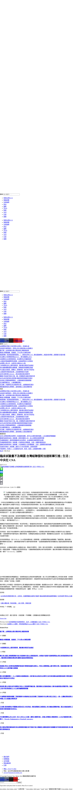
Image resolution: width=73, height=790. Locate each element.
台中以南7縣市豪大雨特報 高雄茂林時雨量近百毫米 (16, 378)
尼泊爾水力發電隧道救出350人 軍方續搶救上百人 (16, 357)
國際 (5, 206)
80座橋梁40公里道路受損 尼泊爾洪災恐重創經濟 (15, 359)
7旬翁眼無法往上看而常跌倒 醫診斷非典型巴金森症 (16, 365)
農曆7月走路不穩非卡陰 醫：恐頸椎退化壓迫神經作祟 (17, 376)
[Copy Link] (36, 477)
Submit (19, 782)
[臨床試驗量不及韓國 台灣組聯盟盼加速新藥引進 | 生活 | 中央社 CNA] (22, 466)
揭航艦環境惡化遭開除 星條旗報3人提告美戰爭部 (16, 387)
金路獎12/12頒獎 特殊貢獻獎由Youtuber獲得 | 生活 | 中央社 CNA (27, 624)
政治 (5, 204)
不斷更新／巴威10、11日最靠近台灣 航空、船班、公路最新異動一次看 (23, 449)
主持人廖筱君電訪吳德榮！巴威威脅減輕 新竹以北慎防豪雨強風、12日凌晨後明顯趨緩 (28, 436)
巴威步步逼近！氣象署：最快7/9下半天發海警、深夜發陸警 (18, 446)
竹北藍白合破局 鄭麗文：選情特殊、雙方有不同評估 (17, 369)
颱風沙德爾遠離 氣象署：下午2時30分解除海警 (15, 352)
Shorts (5, 208)
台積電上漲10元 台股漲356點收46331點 (13, 363)
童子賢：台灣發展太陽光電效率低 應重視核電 (14, 350)
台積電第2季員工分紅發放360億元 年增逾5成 (14, 346)
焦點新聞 (6, 200)
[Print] (36, 483)
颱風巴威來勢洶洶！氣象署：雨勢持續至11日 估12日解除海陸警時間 (22, 438)
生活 (5, 212)
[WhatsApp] (36, 474)
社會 (5, 214)
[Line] (36, 469)
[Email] (36, 480)
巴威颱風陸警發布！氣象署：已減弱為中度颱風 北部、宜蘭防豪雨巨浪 (23, 442)
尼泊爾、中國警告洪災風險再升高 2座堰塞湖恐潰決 (16, 384)
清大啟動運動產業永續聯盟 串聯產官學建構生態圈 (16, 367)
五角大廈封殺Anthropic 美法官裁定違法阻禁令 (15, 374)
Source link (3, 618)
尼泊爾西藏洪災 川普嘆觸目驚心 (10, 382)
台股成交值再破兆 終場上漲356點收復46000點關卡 (16, 348)
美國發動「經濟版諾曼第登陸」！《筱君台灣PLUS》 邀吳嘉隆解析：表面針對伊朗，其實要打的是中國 (32, 354)
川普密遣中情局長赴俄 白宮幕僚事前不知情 (14, 372)
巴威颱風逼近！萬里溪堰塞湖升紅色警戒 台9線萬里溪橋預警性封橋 (21, 440)
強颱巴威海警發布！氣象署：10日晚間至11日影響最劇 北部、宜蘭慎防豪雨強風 (25, 444)
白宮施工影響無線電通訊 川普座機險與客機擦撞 (15, 380)
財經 (5, 210)
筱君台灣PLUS (8, 198)
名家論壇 (6, 202)
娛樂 (5, 216)
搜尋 (1, 194)
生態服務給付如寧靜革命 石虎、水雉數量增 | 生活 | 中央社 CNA (29, 622)
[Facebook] (36, 471)
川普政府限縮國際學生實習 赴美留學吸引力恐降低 (16, 361)
